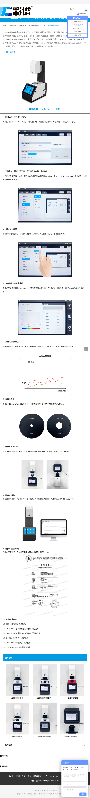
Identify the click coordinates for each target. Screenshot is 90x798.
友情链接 (54, 790)
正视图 (45, 109)
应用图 (56, 109)
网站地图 (45, 790)
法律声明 (36, 790)
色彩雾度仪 (35, 25)
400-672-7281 (58, 776)
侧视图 (34, 109)
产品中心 (13, 25)
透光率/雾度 (23, 25)
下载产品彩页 (10, 52)
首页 (4, 25)
